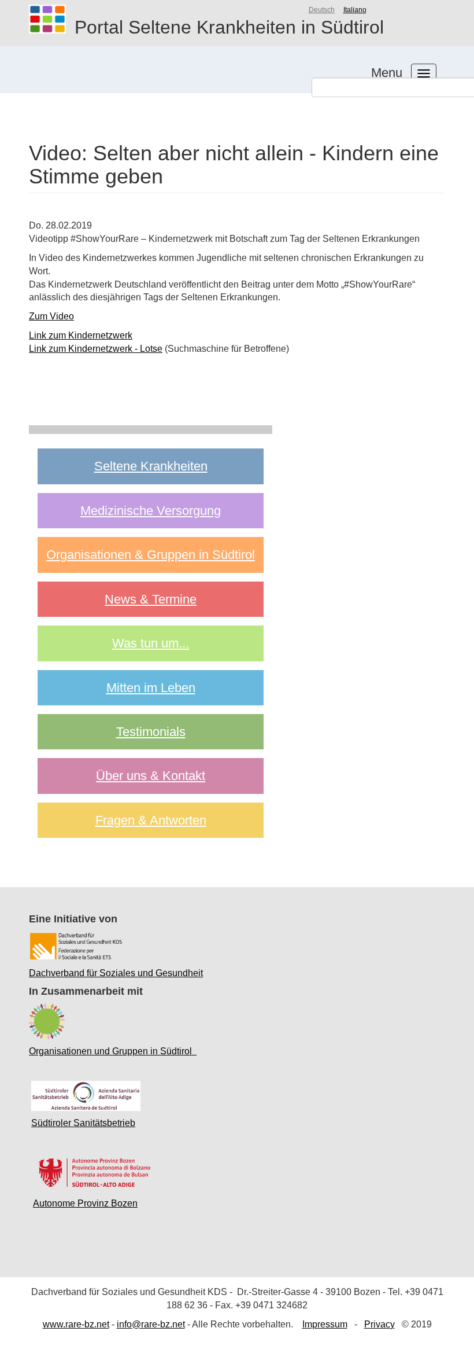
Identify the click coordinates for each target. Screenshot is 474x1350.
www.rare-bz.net (76, 1324)
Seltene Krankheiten (151, 466)
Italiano (354, 10)
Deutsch (322, 10)
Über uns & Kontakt (150, 775)
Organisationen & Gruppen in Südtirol (150, 554)
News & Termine (151, 599)
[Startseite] (52, 19)
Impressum (324, 1324)
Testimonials (151, 731)
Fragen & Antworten (150, 820)
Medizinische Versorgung (150, 510)
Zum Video (51, 316)
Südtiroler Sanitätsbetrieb (83, 1123)
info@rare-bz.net (151, 1324)
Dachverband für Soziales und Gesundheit (116, 973)
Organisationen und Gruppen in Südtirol (113, 1051)
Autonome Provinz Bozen (85, 1203)
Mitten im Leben (150, 687)
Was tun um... (150, 643)
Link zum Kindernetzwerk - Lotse (95, 349)
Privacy (379, 1324)
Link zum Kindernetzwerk (80, 335)
